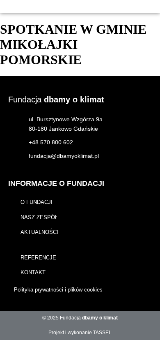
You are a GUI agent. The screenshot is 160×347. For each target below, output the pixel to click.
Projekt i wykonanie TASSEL (80, 332)
